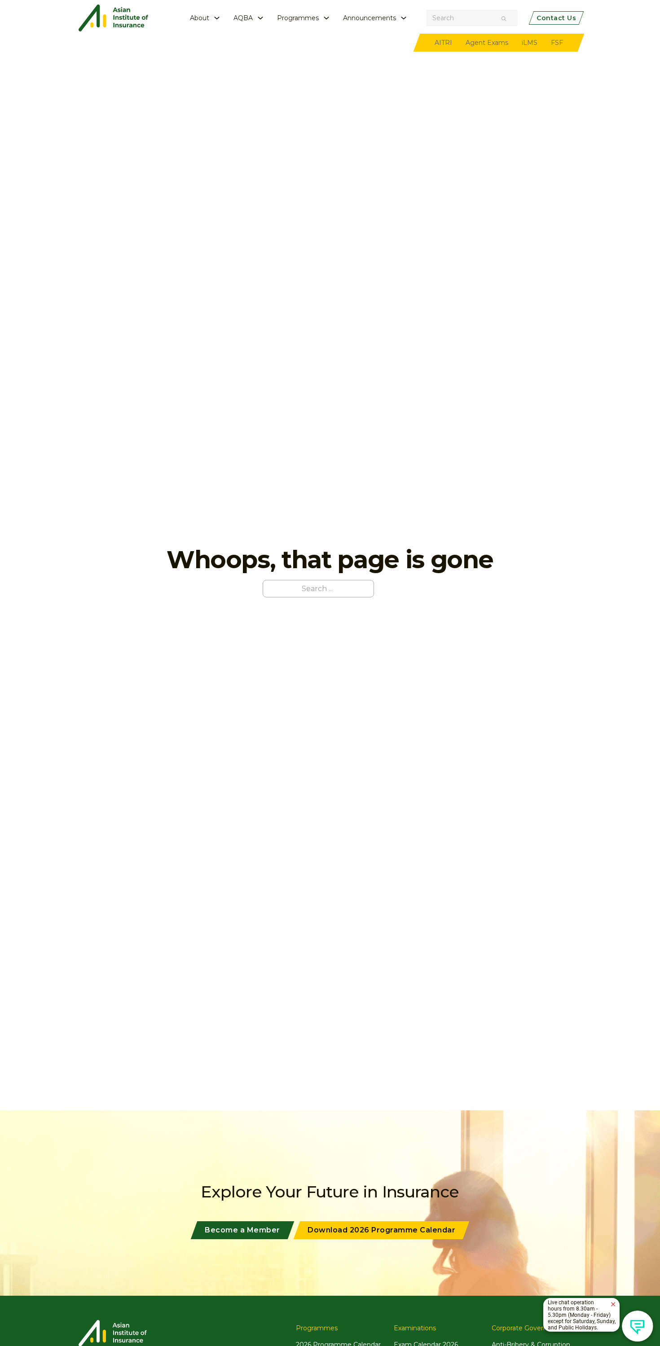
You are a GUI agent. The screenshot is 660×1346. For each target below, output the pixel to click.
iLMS (529, 43)
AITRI (443, 43)
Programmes (298, 18)
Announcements (369, 18)
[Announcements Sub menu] (403, 18)
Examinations (415, 1328)
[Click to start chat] (637, 1326)
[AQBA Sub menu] (260, 18)
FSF (557, 43)
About (199, 18)
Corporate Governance (527, 1328)
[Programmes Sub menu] (326, 18)
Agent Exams (487, 43)
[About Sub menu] (217, 18)
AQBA (243, 18)
